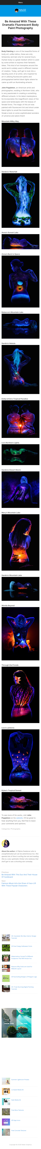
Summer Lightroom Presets (20, 1080)
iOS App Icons (15, 1120)
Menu (20, 2)
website (19, 818)
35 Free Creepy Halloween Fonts (21, 946)
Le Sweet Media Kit (17, 1090)
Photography (15, 829)
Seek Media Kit (16, 1100)
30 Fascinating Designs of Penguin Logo (24, 977)
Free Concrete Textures (18, 1130)
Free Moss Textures (17, 1110)
